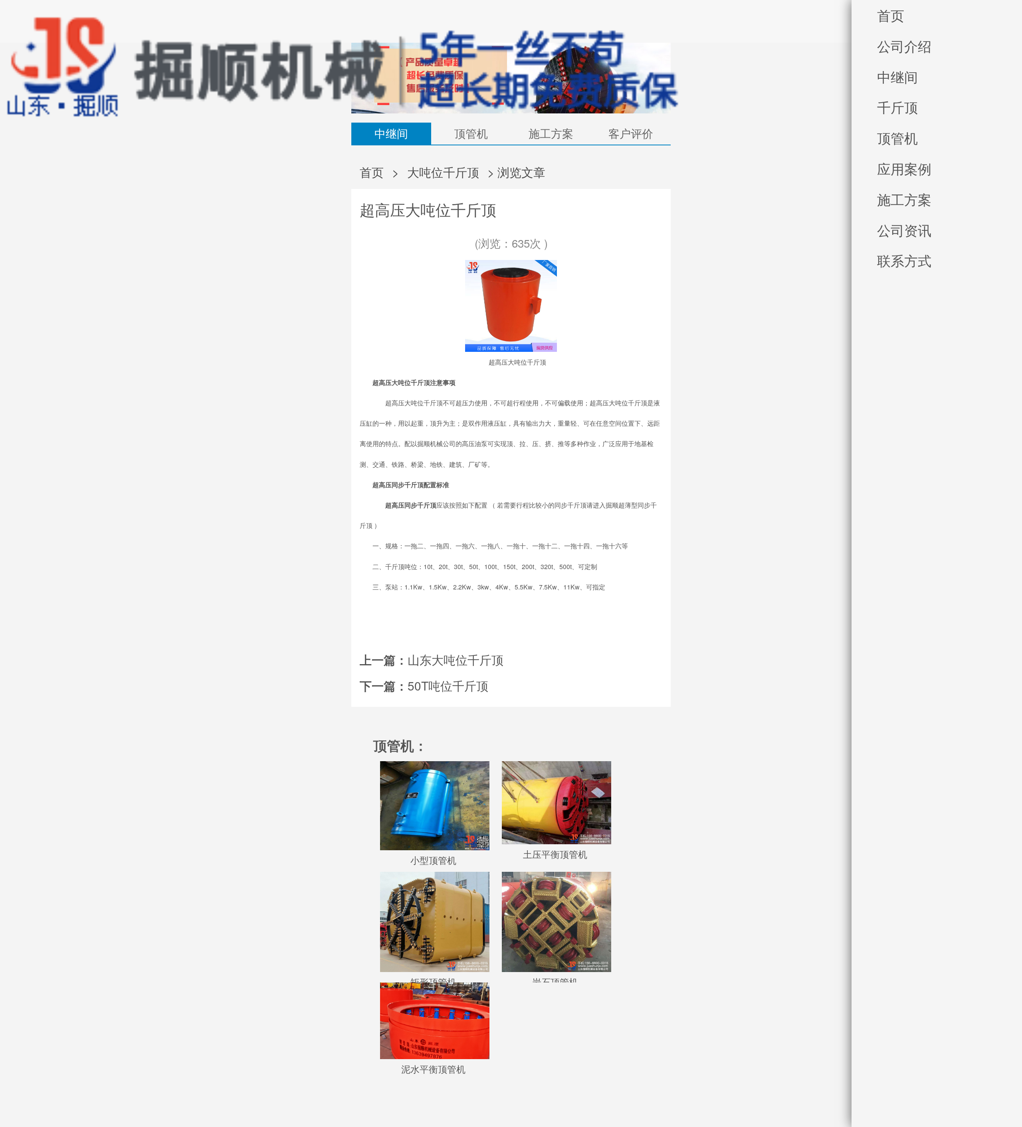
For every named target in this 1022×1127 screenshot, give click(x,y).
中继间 (391, 133)
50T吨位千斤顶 (448, 685)
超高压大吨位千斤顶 (414, 402)
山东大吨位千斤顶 (455, 659)
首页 (372, 171)
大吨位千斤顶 (443, 171)
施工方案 (551, 133)
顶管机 (471, 133)
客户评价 (630, 133)
